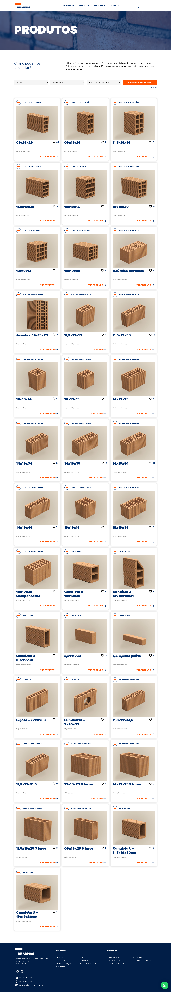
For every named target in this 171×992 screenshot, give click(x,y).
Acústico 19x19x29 (128, 271)
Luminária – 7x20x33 (74, 722)
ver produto (47, 157)
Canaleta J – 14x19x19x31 (123, 593)
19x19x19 (71, 527)
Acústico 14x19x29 (32, 335)
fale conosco (114, 960)
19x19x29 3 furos (78, 784)
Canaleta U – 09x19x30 (27, 658)
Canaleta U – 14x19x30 (75, 593)
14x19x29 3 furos (127, 784)
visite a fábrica (138, 957)
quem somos (68, 5)
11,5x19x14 (121, 142)
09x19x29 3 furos (78, 848)
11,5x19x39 (122, 335)
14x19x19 (72, 399)
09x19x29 (24, 142)
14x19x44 (24, 527)
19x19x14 (23, 271)
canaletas (76, 551)
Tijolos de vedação (32, 102)
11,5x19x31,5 (26, 784)
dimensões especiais (129, 680)
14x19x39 (72, 463)
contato (114, 5)
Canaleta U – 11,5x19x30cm (124, 850)
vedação (59, 957)
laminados (76, 616)
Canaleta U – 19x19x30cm (27, 914)
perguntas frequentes (141, 960)
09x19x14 (72, 142)
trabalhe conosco (116, 964)
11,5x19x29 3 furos (31, 848)
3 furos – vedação (63, 964)
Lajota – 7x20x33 (31, 720)
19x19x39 (120, 527)
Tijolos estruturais (129, 231)
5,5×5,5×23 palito (127, 656)
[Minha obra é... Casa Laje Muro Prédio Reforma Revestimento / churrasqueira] (67, 82)
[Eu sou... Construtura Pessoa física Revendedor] (31, 82)
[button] (139, 8)
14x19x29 (121, 206)
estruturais (61, 960)
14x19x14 (72, 206)
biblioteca (99, 5)
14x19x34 (24, 463)
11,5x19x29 (25, 206)
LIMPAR (154, 88)
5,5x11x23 (72, 656)
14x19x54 (121, 463)
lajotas (26, 680)
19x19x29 (72, 271)
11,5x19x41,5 (123, 720)
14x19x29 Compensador (28, 593)
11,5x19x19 (73, 335)
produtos (84, 5)
